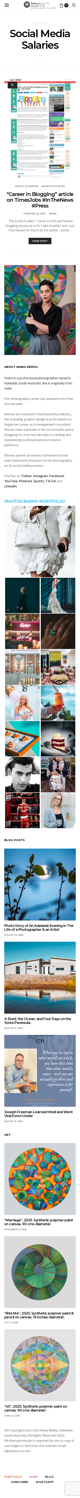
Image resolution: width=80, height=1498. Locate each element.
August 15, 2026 (13, 1121)
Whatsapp (44, 1482)
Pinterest (25, 481)
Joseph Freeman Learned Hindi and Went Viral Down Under (38, 1114)
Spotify (38, 481)
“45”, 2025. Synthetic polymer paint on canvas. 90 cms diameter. (35, 1408)
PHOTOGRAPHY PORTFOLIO (34, 501)
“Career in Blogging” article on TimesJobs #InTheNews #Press (40, 200)
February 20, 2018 (34, 213)
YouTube (10, 481)
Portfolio (13, 1476)
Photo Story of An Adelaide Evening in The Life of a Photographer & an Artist (38, 928)
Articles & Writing (27, 186)
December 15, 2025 (15, 1229)
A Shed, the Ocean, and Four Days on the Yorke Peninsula (37, 1021)
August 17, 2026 (13, 1028)
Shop (33, 1476)
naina (53, 213)
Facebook (56, 476)
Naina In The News (53, 186)
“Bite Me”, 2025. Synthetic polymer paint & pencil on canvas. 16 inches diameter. (39, 1315)
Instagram (40, 476)
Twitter (26, 476)
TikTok (50, 481)
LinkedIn (10, 486)
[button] (40, 541)
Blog (49, 1476)
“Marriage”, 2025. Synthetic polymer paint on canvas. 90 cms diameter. (38, 1222)
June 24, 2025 (12, 1415)
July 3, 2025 (11, 1322)
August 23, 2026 (13, 935)
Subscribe (19, 1482)
